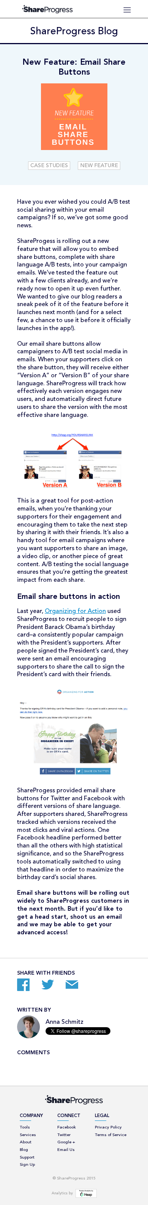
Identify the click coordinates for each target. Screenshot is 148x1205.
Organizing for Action (75, 611)
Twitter (64, 1135)
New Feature (99, 165)
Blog (24, 1150)
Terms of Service (110, 1135)
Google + (66, 1142)
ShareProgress (49, 9)
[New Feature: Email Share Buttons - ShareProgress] (24, 986)
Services (28, 1135)
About (25, 1142)
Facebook (66, 1127)
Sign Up (27, 1165)
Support (27, 1158)
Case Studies (49, 165)
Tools (25, 1127)
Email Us (66, 1150)
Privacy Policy (108, 1127)
